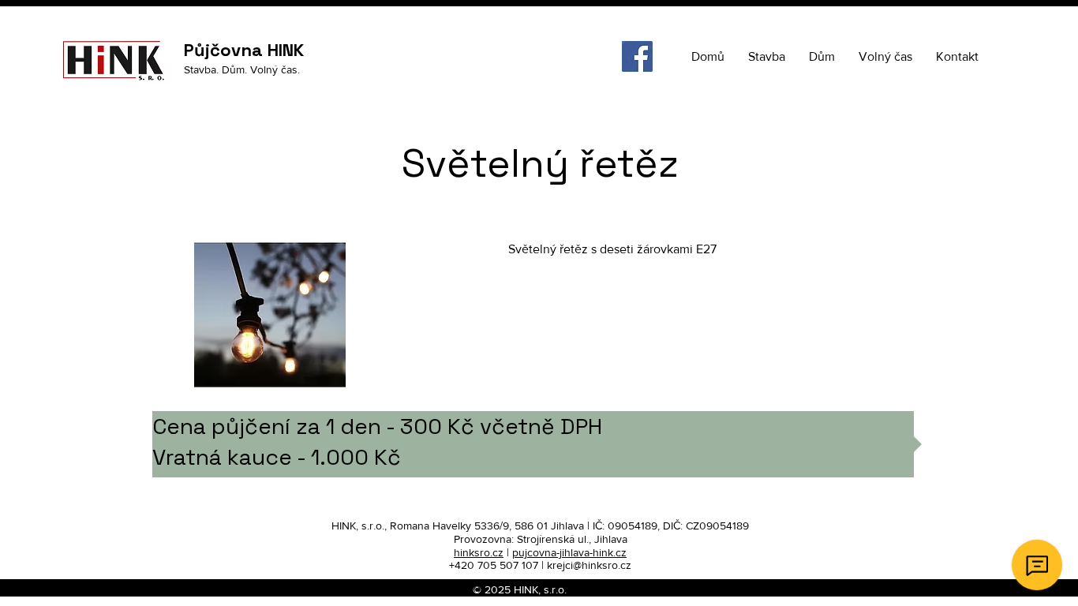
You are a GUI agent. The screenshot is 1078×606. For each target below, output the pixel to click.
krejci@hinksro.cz (589, 565)
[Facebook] (637, 56)
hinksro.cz (478, 552)
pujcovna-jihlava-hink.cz (569, 552)
